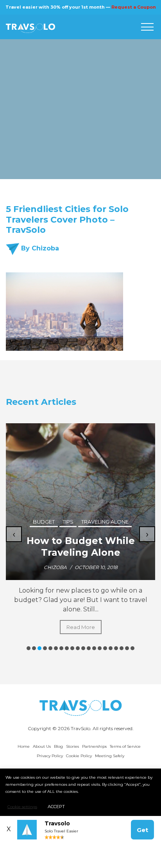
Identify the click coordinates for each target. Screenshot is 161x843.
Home (24, 746)
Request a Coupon (133, 7)
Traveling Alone (105, 521)
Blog (58, 746)
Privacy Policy (50, 755)
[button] (28, 648)
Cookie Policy (79, 755)
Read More (80, 627)
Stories (72, 746)
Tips (68, 521)
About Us (42, 746)
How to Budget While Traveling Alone (81, 546)
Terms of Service (125, 746)
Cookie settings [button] (22, 806)
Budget (44, 521)
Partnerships (94, 746)
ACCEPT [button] (56, 806)
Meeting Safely (109, 755)
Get (142, 830)
